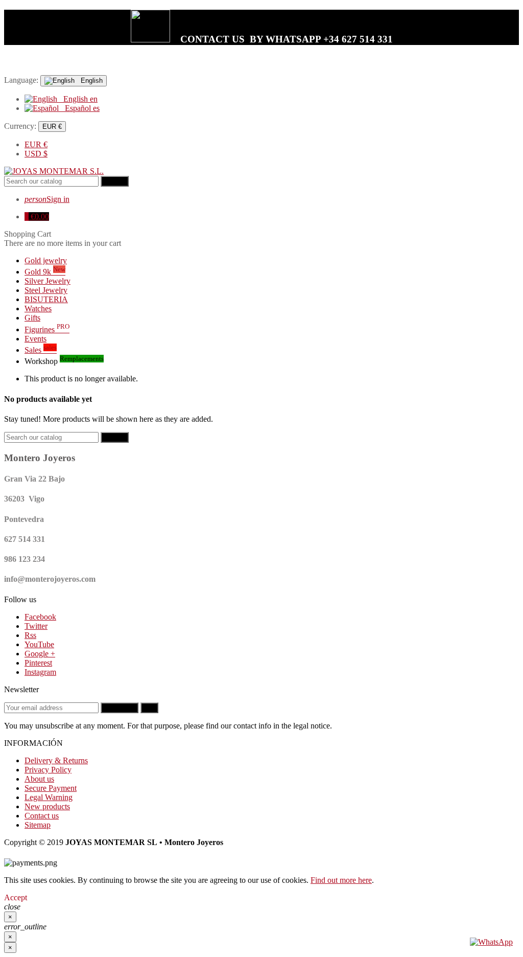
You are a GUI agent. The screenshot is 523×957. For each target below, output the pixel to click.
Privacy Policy (48, 769)
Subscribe (119, 708)
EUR (36, 144)
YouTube (39, 644)
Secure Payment (51, 788)
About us (39, 778)
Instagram (40, 672)
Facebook (40, 616)
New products (47, 806)
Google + (40, 653)
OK (149, 708)
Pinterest (38, 662)
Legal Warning (49, 797)
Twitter (36, 626)
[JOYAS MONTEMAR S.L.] (54, 171)
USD (36, 153)
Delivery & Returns (56, 760)
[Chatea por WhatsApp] (491, 942)
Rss (30, 635)
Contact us (42, 815)
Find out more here (341, 880)
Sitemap (38, 825)
